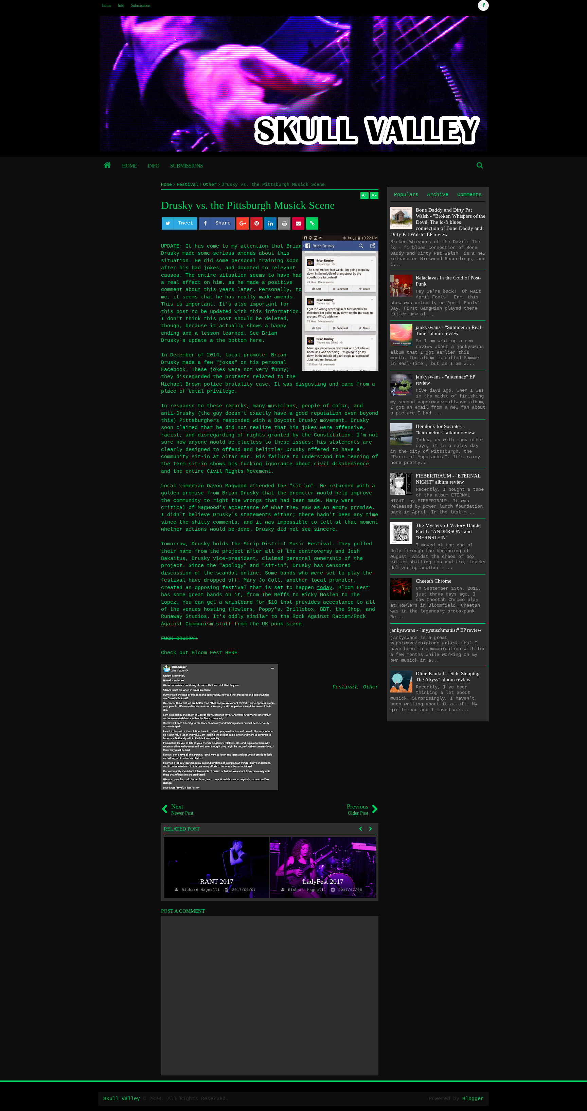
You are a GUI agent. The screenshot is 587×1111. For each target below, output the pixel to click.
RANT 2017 (216, 881)
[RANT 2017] (216, 867)
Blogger (473, 1099)
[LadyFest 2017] (323, 867)
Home (106, 5)
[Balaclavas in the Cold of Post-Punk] (401, 286)
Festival (345, 687)
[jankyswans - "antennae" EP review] (401, 385)
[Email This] (298, 223)
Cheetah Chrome (433, 581)
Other (370, 687)
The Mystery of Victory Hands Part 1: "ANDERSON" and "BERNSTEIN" (448, 531)
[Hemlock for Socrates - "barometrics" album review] (401, 434)
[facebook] (483, 5)
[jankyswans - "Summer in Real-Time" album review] (401, 335)
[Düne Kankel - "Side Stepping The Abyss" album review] (401, 681)
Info (121, 5)
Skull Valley (121, 1099)
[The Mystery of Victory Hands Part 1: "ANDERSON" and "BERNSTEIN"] (401, 533)
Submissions (140, 5)
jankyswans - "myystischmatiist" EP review (435, 630)
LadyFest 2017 (323, 881)
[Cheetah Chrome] (401, 589)
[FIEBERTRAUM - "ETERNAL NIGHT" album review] (401, 484)
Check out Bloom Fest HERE (199, 653)
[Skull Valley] (107, 166)
